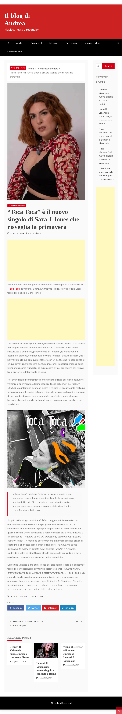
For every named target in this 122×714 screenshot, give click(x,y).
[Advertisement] (46, 260)
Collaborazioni (14, 51)
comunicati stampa (16, 205)
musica (14, 596)
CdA (77, 621)
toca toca (39, 596)
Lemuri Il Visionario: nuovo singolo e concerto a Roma (106, 96)
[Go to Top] (119, 710)
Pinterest (51, 607)
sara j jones (29, 596)
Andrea (20, 43)
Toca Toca (14, 288)
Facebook (16, 607)
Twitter (34, 607)
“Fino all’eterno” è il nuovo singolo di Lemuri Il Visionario (73, 653)
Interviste (54, 43)
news (20, 596)
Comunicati (36, 43)
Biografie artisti (92, 43)
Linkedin (69, 607)
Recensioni (71, 43)
